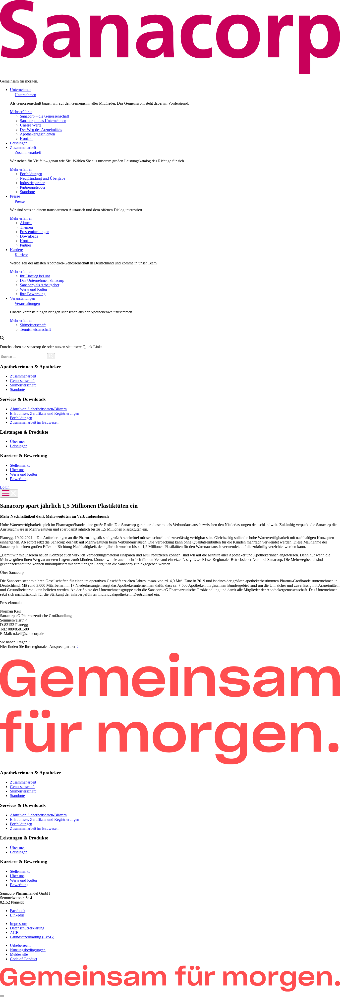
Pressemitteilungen (34, 232)
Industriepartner (32, 183)
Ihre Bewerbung (33, 294)
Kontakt (26, 138)
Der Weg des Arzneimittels (41, 129)
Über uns (17, 470)
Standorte (27, 192)
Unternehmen (20, 89)
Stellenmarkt (20, 465)
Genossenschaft (22, 380)
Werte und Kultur (33, 289)
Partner (25, 245)
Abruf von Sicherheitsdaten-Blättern (38, 409)
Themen (26, 227)
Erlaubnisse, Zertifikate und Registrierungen (44, 413)
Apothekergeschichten (37, 134)
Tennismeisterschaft (35, 329)
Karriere (16, 250)
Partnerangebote (32, 187)
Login (4, 487)
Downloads (29, 236)
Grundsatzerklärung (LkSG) (32, 937)
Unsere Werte (30, 125)
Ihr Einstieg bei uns (35, 276)
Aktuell (26, 223)
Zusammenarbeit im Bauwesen (34, 422)
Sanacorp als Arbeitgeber (39, 285)
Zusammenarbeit (23, 147)
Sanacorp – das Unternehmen (43, 121)
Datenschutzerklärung (27, 928)
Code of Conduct (23, 959)
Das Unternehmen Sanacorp (42, 280)
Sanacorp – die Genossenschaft (44, 116)
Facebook (17, 911)
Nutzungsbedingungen (28, 950)
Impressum (18, 923)
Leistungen (18, 143)
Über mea (17, 441)
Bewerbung (19, 479)
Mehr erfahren (21, 112)
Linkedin (17, 915)
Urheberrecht (20, 945)
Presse (15, 196)
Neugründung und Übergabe (42, 178)
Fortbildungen (31, 174)
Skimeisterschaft (33, 325)
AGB (14, 932)
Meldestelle (19, 954)
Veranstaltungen (22, 298)
